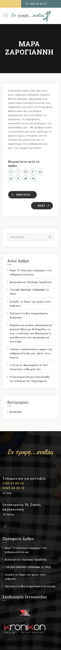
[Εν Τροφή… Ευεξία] (30, 16)
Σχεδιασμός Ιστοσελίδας (24, 597)
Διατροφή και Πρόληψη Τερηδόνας (31, 282)
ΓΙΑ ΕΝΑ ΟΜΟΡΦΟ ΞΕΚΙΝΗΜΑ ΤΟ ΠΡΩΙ (29, 291)
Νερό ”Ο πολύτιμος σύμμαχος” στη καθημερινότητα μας (31, 272)
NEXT (41, 205)
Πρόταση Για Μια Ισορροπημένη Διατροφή (29, 315)
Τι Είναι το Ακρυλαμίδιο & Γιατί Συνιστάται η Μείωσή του (29, 367)
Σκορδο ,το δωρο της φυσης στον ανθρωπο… (30, 303)
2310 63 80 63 (13, 483)
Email (8, 493)
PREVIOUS (23, 194)
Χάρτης (9, 514)
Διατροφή (15, 411)
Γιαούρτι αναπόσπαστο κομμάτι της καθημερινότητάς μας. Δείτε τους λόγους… (31, 353)
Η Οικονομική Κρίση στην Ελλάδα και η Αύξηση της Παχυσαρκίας (30, 379)
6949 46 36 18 (37, 3)
